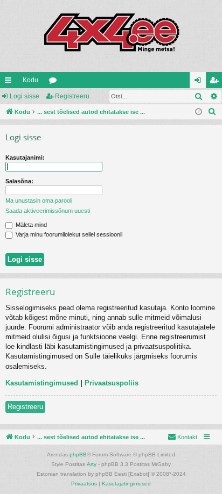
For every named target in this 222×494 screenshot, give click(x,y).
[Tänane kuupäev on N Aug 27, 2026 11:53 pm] (198, 112)
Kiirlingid (10, 82)
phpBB (78, 454)
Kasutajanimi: (25, 157)
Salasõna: (19, 181)
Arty (91, 464)
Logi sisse (24, 96)
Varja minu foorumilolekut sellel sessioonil (68, 234)
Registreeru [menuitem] (216, 82)
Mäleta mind (30, 224)
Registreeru (72, 96)
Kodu (30, 80)
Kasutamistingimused (41, 383)
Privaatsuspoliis (111, 383)
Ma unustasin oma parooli (38, 200)
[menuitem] (212, 112)
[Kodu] (111, 36)
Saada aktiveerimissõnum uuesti (47, 210)
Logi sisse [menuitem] (200, 82)
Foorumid (55, 82)
